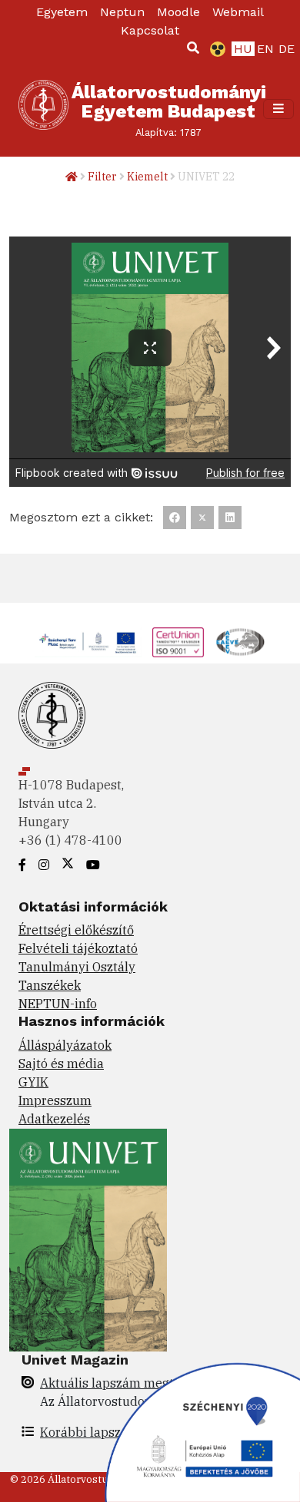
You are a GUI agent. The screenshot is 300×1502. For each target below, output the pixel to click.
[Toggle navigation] (278, 109)
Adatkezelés (54, 1118)
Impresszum (55, 1100)
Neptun (122, 12)
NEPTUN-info (57, 1003)
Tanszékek (49, 985)
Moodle (178, 12)
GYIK (33, 1082)
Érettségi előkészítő (76, 930)
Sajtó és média (61, 1063)
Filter (102, 177)
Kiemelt (147, 177)
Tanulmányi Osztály (76, 966)
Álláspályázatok (65, 1045)
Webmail (238, 12)
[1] (193, 47)
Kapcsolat (150, 30)
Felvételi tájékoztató (78, 948)
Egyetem (62, 12)
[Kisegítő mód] (214, 49)
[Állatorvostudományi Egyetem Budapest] (43, 109)
